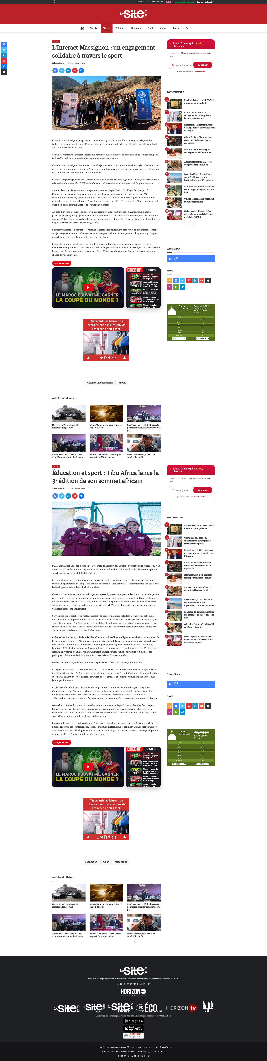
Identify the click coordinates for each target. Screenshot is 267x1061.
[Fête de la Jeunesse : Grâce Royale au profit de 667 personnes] (106, 443)
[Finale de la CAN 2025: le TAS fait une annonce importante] (174, 104)
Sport (150, 28)
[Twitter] (62, 70)
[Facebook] (55, 70)
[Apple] (138, 984)
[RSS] (118, 984)
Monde (163, 28)
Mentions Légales (145, 1051)
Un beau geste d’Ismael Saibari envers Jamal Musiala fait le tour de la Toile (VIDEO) (198, 214)
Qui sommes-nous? (128, 1051)
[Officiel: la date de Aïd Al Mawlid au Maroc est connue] (174, 202)
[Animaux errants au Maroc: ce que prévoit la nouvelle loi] (174, 165)
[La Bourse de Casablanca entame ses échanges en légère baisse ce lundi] (174, 190)
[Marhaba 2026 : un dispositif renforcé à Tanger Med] (69, 413)
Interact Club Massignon (100, 382)
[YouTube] (135, 984)
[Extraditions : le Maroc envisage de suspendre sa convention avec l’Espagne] (174, 128)
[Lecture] (88, 287)
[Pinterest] (75, 70)
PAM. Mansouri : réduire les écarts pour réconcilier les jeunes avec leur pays (143, 427)
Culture (177, 28)
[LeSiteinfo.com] (133, 14)
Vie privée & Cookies (109, 1051)
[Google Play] (145, 984)
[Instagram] (142, 984)
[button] (88, 287)
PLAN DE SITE (161, 1051)
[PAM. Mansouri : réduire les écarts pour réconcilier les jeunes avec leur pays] (144, 413)
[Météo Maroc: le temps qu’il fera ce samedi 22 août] (106, 413)
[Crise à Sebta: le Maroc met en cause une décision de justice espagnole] (174, 141)
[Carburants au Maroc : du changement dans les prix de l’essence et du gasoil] (174, 116)
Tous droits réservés (163, 1047)
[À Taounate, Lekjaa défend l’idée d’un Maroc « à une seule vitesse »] (69, 443)
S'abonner (202, 65)
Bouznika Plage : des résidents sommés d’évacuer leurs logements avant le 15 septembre (199, 177)
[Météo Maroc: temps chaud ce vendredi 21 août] (144, 443)
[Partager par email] (4, 72)
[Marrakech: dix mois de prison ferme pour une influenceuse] (174, 153)
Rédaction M (59, 63)
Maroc (106, 28)
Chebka (93, 28)
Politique (120, 28)
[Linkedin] (68, 70)
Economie (136, 28)
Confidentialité (199, 71)
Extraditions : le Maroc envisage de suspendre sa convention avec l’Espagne (199, 128)
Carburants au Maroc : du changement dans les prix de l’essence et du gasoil (197, 115)
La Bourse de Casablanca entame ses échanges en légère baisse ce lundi (199, 189)
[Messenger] (81, 70)
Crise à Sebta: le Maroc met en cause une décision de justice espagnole (198, 140)
